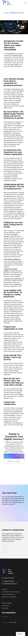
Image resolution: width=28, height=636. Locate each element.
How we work (7, 603)
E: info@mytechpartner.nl (9, 583)
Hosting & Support (9, 597)
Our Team (5, 605)
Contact (5, 608)
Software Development (11, 591)
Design (4, 589)
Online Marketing (8, 594)
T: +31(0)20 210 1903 (8, 581)
